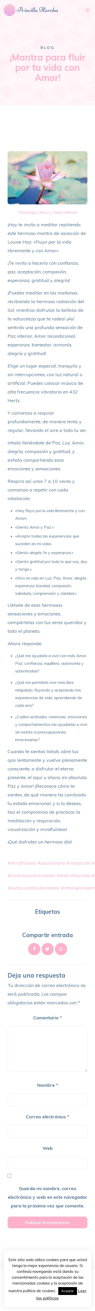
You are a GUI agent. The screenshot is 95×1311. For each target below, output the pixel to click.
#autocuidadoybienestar (34, 888)
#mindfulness (22, 863)
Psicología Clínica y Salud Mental (47, 212)
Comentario (47, 1018)
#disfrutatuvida (73, 875)
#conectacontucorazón (31, 875)
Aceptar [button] (67, 1291)
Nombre (47, 1085)
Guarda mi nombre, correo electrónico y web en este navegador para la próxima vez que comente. (47, 1197)
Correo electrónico (47, 1117)
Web (48, 1148)
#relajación (78, 863)
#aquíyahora (51, 863)
